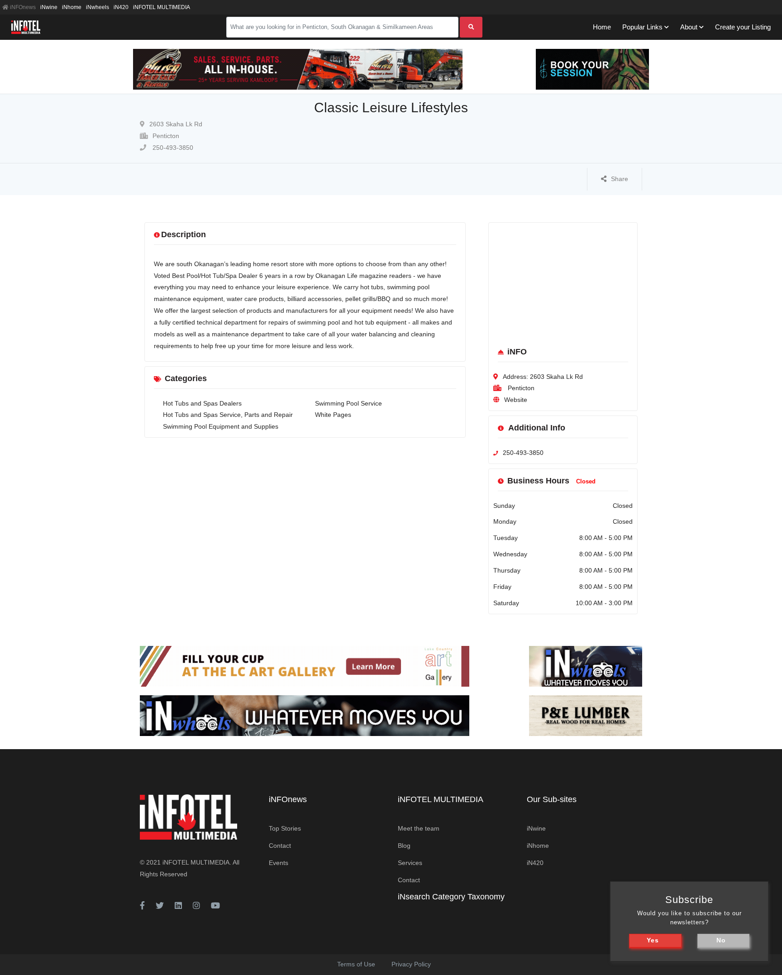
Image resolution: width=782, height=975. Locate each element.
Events (278, 862)
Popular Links (642, 27)
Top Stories (285, 828)
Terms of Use (356, 964)
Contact (280, 845)
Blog (404, 845)
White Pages (333, 414)
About (688, 27)
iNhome (71, 7)
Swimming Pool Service (348, 403)
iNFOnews (22, 7)
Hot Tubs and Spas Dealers (202, 403)
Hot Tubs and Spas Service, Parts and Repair (228, 414)
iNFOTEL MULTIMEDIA (161, 7)
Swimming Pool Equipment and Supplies (220, 426)
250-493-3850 (172, 147)
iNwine (48, 7)
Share (619, 178)
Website (515, 399)
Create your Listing (743, 27)
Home (602, 27)
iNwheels (97, 7)
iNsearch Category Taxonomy (451, 896)
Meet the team (418, 828)
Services (410, 862)
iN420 (121, 7)
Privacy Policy (411, 964)
